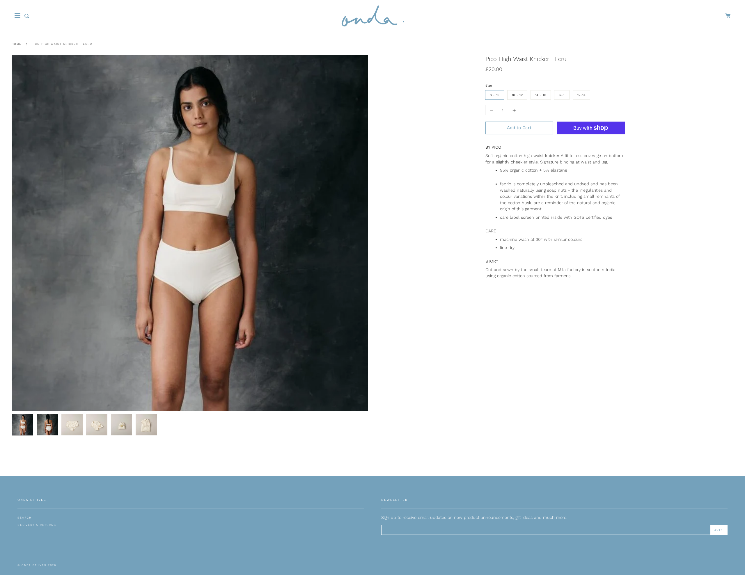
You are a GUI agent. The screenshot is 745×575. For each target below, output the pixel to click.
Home (17, 43)
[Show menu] (17, 15)
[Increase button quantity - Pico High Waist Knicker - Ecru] (513, 110)
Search (24, 517)
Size (488, 86)
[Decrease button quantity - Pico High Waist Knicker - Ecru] (492, 110)
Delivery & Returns (36, 524)
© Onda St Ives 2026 (36, 565)
